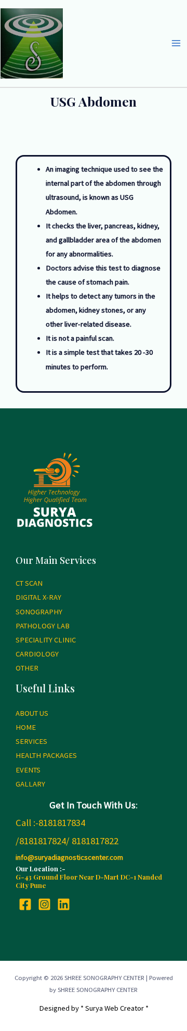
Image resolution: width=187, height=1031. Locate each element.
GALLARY (30, 784)
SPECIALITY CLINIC (46, 640)
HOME (26, 727)
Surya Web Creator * (117, 1008)
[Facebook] (25, 904)
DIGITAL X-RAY (38, 597)
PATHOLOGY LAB (43, 625)
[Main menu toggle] (176, 43)
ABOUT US (32, 713)
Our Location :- (40, 868)
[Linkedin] (63, 904)
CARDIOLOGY (37, 654)
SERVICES (31, 741)
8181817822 (95, 841)
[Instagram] (44, 904)
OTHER (27, 668)
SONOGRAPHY (39, 611)
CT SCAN (29, 583)
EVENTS (28, 770)
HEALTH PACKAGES (46, 755)
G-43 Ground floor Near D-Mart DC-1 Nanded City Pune (89, 881)
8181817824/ (44, 841)
